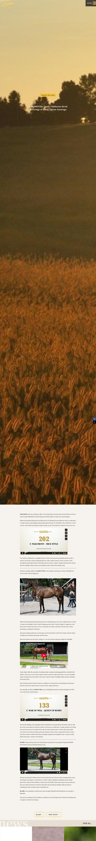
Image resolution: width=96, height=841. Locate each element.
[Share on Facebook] (94, 419)
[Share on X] (94, 422)
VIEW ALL (87, 823)
